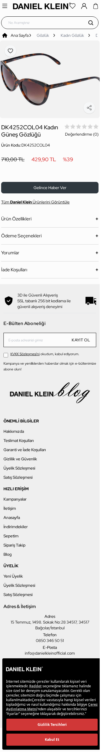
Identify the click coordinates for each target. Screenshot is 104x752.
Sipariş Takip (14, 542)
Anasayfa (11, 514)
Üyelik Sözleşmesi (19, 465)
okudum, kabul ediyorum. (44, 351)
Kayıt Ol (81, 336)
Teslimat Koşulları (18, 437)
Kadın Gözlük (72, 35)
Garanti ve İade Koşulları (24, 446)
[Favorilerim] (72, 6)
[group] (50, 78)
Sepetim (10, 532)
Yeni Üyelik (13, 573)
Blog (7, 551)
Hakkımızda (13, 428)
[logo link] (42, 6)
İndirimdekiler (15, 523)
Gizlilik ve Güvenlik (20, 455)
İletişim (9, 505)
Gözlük (43, 35)
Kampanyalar (15, 496)
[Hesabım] (84, 6)
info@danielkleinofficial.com (50, 650)
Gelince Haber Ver (50, 184)
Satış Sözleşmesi (18, 474)
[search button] (91, 23)
